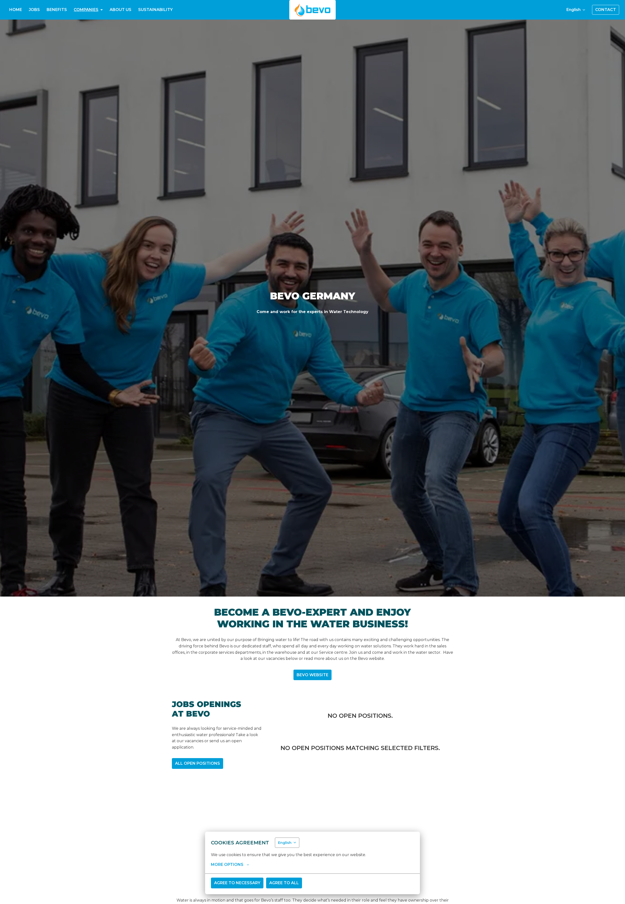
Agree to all (284, 883)
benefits (57, 9)
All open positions (197, 763)
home (15, 9)
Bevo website (312, 675)
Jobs (34, 9)
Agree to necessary (237, 883)
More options (227, 864)
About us (120, 9)
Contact (605, 9)
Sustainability (155, 9)
